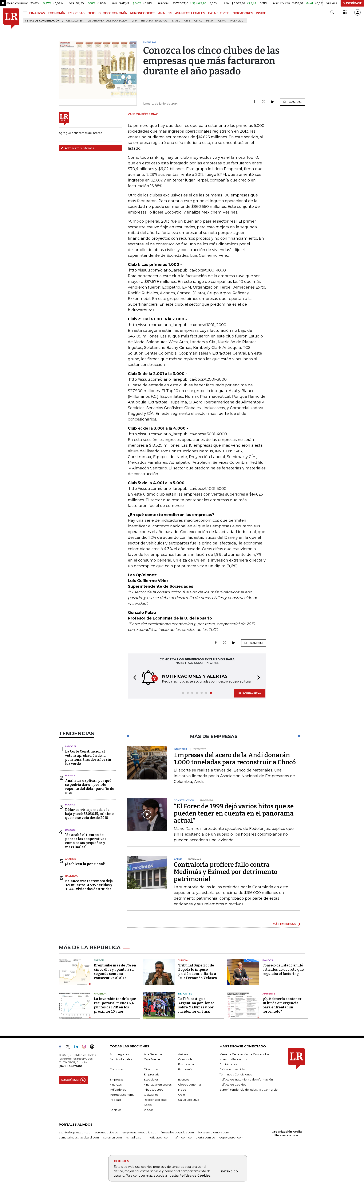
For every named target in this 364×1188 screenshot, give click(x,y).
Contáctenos (228, 1064)
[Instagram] (85, 1047)
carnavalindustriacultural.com (79, 1137)
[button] (133, 678)
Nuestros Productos (233, 1059)
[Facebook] (255, 102)
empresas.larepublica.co (139, 1132)
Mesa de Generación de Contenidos (244, 1054)
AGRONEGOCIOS (142, 13)
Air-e (187, 20)
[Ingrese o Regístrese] (357, 12)
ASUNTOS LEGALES (190, 13)
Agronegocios (119, 1054)
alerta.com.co (205, 1137)
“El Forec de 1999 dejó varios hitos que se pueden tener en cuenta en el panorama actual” (234, 813)
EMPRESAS (76, 13)
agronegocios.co (106, 1132)
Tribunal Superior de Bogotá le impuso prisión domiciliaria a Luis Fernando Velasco (197, 971)
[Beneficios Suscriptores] (344, 12)
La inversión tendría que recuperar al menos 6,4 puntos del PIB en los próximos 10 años (115, 1005)
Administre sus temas (79, 148)
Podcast (115, 1099)
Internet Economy (122, 1094)
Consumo (116, 1069)
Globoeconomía (189, 1084)
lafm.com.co (183, 1137)
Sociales (115, 1109)
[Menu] (26, 13)
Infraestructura (153, 1089)
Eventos (183, 1079)
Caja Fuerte (152, 1059)
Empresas (116, 1079)
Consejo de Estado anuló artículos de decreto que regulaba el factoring (283, 969)
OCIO (91, 13)
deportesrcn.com (231, 1137)
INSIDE (261, 13)
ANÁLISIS (165, 13)
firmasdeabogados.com (177, 1132)
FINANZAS (37, 13)
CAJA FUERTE (218, 13)
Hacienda (71, 875)
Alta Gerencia (153, 1054)
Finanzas (116, 1084)
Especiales (151, 1079)
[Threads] (94, 1047)
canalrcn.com (112, 1137)
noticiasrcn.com (159, 1137)
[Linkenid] (77, 1047)
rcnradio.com (135, 1137)
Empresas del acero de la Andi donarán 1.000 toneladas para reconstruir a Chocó (235, 758)
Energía (99, 960)
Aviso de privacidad (232, 1069)
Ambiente (268, 993)
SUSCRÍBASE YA (249, 693)
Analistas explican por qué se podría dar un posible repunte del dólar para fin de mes (89, 787)
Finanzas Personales (157, 1084)
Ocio (181, 1094)
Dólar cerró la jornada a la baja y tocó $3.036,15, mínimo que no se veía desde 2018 (89, 814)
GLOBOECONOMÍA (112, 13)
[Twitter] (263, 102)
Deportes (185, 993)
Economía (185, 1069)
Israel (175, 20)
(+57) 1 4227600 (70, 1065)
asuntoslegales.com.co (74, 1132)
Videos (148, 1109)
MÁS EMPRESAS (284, 924)
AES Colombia (74, 20)
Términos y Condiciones (235, 1074)
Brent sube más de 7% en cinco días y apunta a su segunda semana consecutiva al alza (115, 971)
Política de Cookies (194, 1175)
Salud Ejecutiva (188, 1099)
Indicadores (118, 1089)
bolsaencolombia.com (213, 1132)
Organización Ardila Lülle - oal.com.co (287, 1133)
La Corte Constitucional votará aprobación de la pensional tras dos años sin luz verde (88, 757)
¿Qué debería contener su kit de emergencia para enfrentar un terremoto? (281, 1005)
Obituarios (151, 1094)
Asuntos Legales (121, 1059)
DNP (134, 20)
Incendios (236, 20)
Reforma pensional (154, 20)
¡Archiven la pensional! (85, 864)
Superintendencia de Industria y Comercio (248, 1089)
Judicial (183, 960)
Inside (182, 1089)
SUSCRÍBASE (352, 3)
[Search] (332, 12)
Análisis (70, 858)
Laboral (70, 746)
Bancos (70, 829)
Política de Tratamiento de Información (246, 1079)
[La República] (11, 18)
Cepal (198, 20)
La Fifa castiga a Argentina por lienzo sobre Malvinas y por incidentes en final (196, 1005)
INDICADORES (242, 13)
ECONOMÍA (56, 13)
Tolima (221, 20)
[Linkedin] (272, 102)
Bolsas (70, 775)
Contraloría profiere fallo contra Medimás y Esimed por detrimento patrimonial (225, 872)
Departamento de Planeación (107, 20)
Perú (209, 20)
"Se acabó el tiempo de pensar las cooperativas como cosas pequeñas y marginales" (85, 841)
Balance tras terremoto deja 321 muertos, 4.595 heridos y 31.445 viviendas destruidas (89, 885)
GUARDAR (295, 101)
